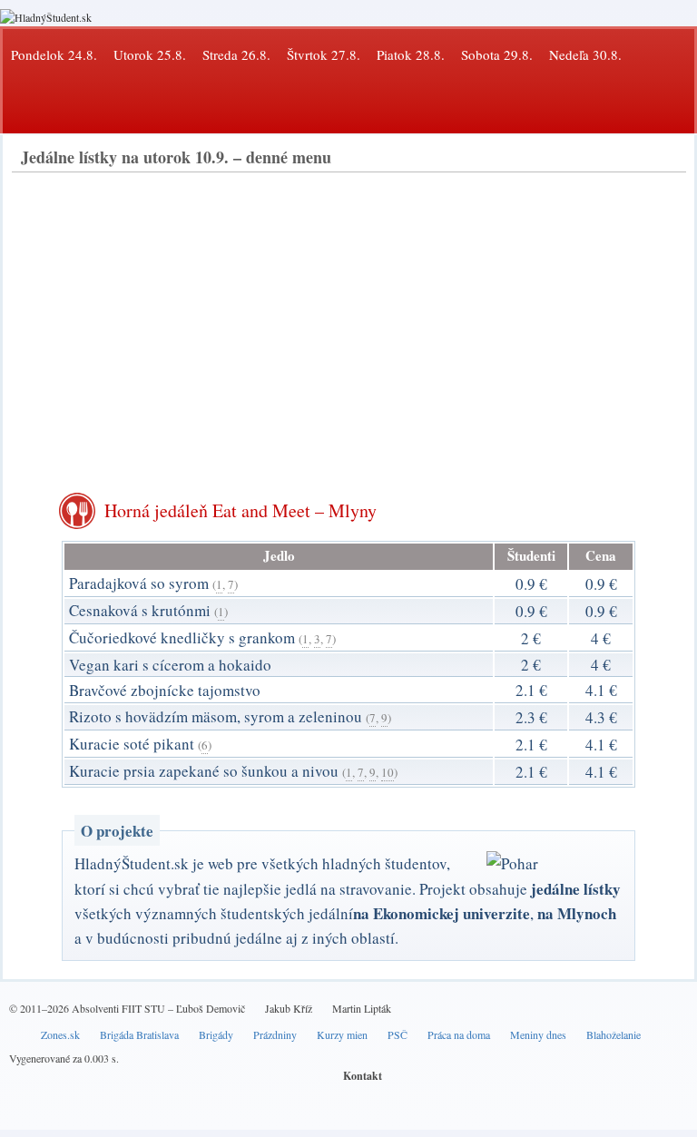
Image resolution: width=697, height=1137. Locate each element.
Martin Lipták (361, 1008)
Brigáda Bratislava (139, 1034)
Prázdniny (275, 1034)
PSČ (397, 1034)
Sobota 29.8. (497, 54)
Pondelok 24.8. (54, 54)
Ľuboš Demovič (210, 1008)
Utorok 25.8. (149, 54)
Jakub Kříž (288, 1008)
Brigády (216, 1034)
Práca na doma (458, 1034)
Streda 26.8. (236, 54)
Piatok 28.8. (411, 54)
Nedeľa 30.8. (585, 54)
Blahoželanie (613, 1034)
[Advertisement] (348, 318)
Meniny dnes (538, 1034)
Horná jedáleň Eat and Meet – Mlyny (240, 510)
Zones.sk (60, 1034)
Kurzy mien (342, 1034)
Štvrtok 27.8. (323, 54)
